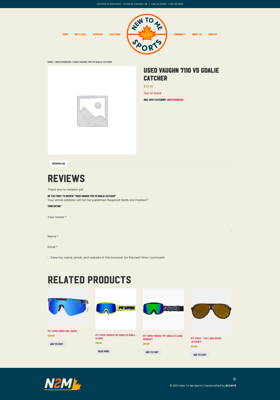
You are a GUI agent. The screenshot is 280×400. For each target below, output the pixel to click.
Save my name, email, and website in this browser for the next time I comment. (108, 257)
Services (98, 34)
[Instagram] (234, 379)
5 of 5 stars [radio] (68, 210)
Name (53, 236)
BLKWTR (231, 385)
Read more (103, 351)
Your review (57, 217)
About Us (197, 34)
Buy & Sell (81, 34)
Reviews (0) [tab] (58, 163)
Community (180, 34)
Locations (114, 34)
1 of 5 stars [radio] (50, 210)
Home (65, 34)
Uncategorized (63, 62)
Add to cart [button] (56, 344)
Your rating (55, 206)
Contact (212, 34)
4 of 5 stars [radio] (64, 210)
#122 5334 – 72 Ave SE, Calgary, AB (128, 4)
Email (53, 247)
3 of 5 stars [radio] (59, 210)
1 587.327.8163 (176, 4)
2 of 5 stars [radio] (54, 210)
